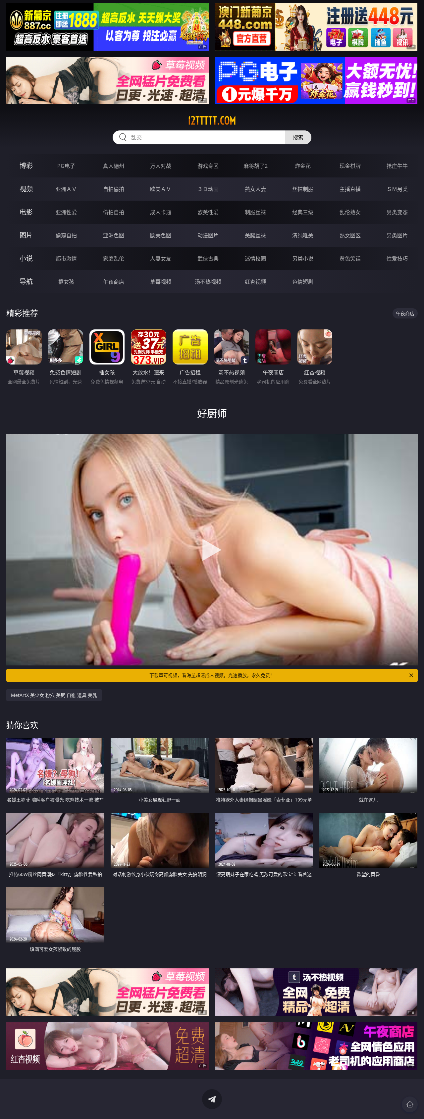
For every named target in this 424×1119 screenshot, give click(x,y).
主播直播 (350, 189)
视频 (26, 188)
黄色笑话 (350, 258)
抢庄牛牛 (397, 166)
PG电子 (66, 166)
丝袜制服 (302, 189)
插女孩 (66, 281)
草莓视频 (160, 281)
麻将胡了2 (255, 166)
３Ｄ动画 (208, 189)
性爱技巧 (397, 258)
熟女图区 (350, 235)
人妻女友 (160, 258)
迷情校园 (255, 258)
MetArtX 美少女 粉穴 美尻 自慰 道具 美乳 (54, 695)
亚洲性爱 (66, 212)
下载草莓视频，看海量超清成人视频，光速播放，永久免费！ (212, 675)
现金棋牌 (350, 166)
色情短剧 (302, 281)
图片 (26, 235)
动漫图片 (208, 235)
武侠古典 (208, 258)
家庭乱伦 (113, 258)
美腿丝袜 (255, 235)
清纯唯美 (302, 235)
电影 (26, 212)
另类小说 (302, 258)
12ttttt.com (212, 120)
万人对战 (160, 166)
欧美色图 (160, 235)
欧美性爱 (208, 212)
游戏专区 (208, 166)
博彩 (26, 165)
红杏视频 (255, 281)
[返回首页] (410, 1104)
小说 (26, 258)
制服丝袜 (255, 212)
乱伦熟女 (350, 212)
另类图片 (397, 235)
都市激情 (66, 258)
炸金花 (303, 166)
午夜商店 (113, 281)
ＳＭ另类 (397, 189)
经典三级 (302, 212)
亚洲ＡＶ (66, 189)
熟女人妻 (255, 189)
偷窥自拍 (66, 235)
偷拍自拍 (113, 212)
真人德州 (113, 166)
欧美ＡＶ (160, 189)
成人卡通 (160, 212)
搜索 (298, 137)
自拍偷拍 (113, 189)
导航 (26, 281)
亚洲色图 (113, 235)
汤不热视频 (208, 281)
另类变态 (397, 212)
